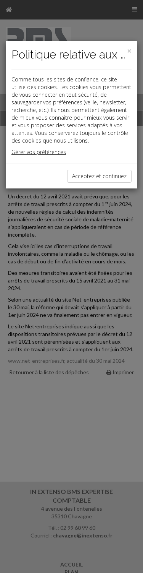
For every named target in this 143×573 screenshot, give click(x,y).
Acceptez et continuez (99, 176)
